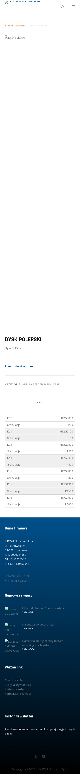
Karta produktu (14, 689)
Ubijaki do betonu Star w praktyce (43, 608)
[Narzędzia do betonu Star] (12, 630)
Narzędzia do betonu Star (38, 624)
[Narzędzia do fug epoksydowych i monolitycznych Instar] (12, 646)
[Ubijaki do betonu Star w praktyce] (12, 614)
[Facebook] (36, 756)
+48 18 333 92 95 (16, 580)
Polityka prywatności (18, 685)
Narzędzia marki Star (44, 384)
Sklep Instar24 (14, 680)
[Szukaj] (62, 6)
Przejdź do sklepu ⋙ (19, 366)
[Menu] (73, 7)
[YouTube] (43, 756)
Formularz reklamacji (18, 693)
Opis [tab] (40, 402)
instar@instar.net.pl (17, 576)
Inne (25, 384)
